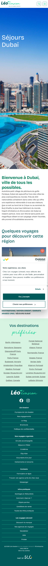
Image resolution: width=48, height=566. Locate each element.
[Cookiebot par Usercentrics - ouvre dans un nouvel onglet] (35, 259)
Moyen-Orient (24, 310)
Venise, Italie (35, 361)
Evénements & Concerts (24, 462)
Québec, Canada (13, 380)
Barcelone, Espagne (12, 347)
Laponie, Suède (12, 376)
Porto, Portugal (35, 369)
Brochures (24, 425)
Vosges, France (35, 357)
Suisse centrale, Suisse (35, 376)
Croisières (24, 449)
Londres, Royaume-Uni (35, 372)
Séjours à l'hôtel (24, 445)
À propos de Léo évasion (24, 412)
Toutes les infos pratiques (24, 510)
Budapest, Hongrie (13, 361)
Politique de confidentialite (24, 429)
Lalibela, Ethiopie (35, 380)
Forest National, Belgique (36, 342)
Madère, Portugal (13, 369)
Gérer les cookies (24, 550)
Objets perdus (24, 502)
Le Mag (24, 420)
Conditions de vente (24, 506)
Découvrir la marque (24, 522)
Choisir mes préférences (23, 304)
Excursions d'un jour (24, 457)
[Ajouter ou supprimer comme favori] (42, 251)
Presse (24, 539)
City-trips (24, 453)
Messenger (24, 482)
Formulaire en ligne (24, 473)
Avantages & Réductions (24, 494)
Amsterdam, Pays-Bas (12, 365)
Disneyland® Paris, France (13, 352)
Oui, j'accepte (24, 297)
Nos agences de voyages (24, 526)
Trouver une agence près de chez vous (24, 478)
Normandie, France (35, 352)
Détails (38, 289)
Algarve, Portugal (35, 365)
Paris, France (12, 357)
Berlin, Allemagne (12, 342)
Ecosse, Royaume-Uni (13, 372)
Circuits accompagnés (24, 440)
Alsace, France (35, 347)
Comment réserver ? (24, 498)
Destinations (8, 310)
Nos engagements (24, 416)
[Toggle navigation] (45, 4)
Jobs (24, 535)
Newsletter (24, 531)
